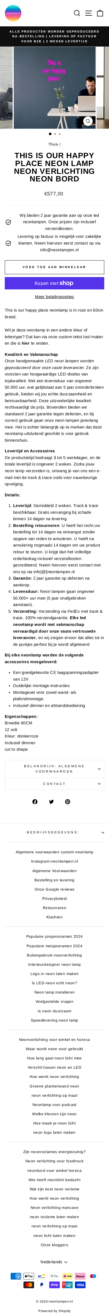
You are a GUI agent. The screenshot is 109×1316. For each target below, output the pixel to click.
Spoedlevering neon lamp (54, 1020)
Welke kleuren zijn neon (54, 1114)
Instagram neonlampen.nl (54, 861)
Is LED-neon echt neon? (54, 983)
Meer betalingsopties (54, 296)
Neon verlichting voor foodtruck (54, 1161)
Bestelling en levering (54, 880)
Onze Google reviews (55, 889)
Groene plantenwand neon (54, 1086)
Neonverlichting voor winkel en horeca (54, 1040)
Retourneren (54, 908)
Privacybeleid (54, 898)
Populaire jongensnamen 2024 (54, 936)
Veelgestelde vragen (54, 1001)
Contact (54, 783)
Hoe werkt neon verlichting (54, 1077)
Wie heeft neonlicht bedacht (54, 1180)
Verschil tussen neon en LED (54, 1067)
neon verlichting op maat (54, 1095)
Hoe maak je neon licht (54, 1123)
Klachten (54, 917)
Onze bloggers (54, 1245)
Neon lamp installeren (54, 992)
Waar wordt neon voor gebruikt (54, 1049)
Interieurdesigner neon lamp (54, 964)
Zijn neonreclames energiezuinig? (54, 1152)
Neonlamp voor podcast (54, 1105)
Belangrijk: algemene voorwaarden (54, 768)
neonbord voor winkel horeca (54, 1171)
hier (26, 343)
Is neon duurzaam (54, 1011)
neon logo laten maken (54, 1132)
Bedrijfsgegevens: (53, 832)
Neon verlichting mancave (54, 1208)
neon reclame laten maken (54, 1217)
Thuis (53, 144)
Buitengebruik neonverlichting (54, 955)
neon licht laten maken (54, 1236)
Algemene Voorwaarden (54, 871)
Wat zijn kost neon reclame (55, 1189)
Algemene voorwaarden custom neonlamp (54, 852)
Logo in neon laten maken (54, 974)
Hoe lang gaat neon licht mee (54, 1058)
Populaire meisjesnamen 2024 (54, 946)
